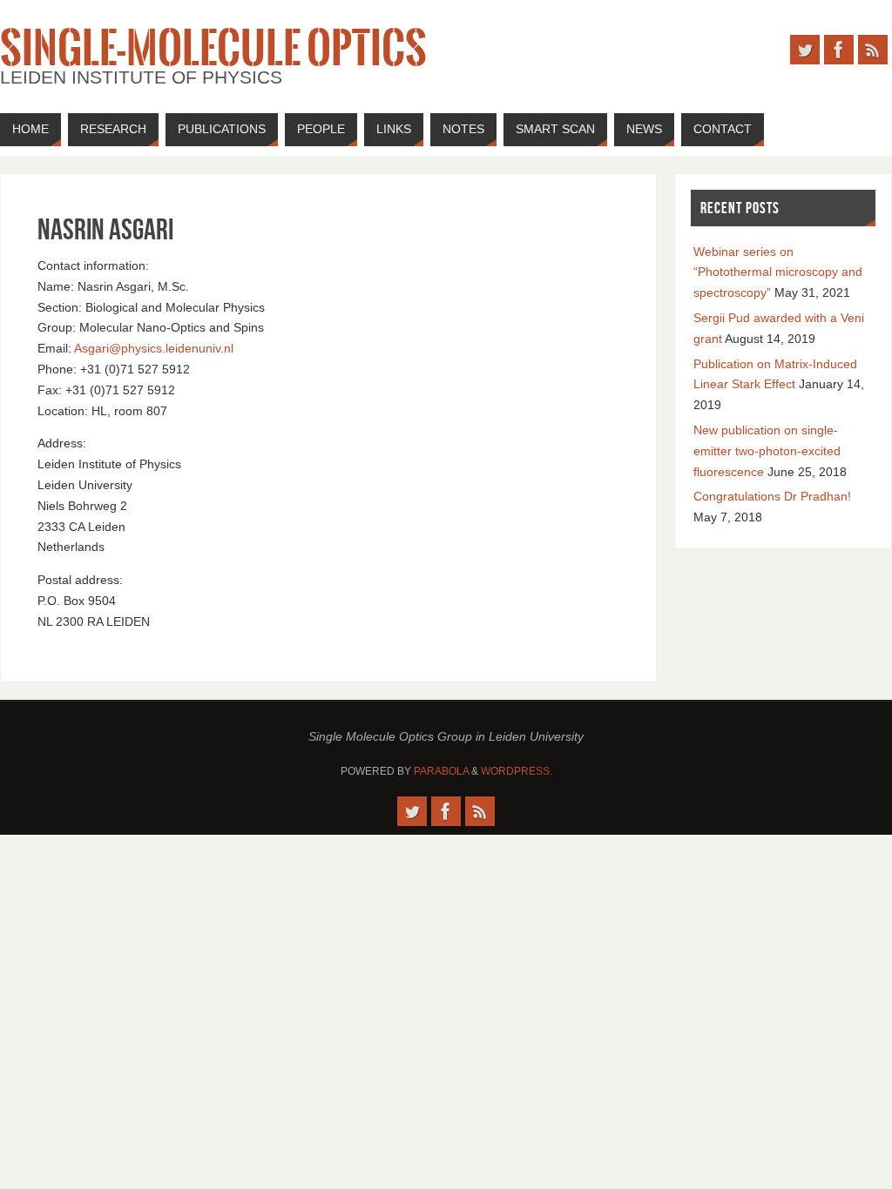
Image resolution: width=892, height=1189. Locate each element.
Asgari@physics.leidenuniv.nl (153, 348)
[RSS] (873, 49)
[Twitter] (805, 49)
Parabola (441, 771)
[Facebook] (839, 49)
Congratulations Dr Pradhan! (772, 496)
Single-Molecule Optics (213, 49)
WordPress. (516, 771)
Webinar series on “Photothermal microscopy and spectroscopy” (777, 272)
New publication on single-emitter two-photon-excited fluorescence (767, 451)
